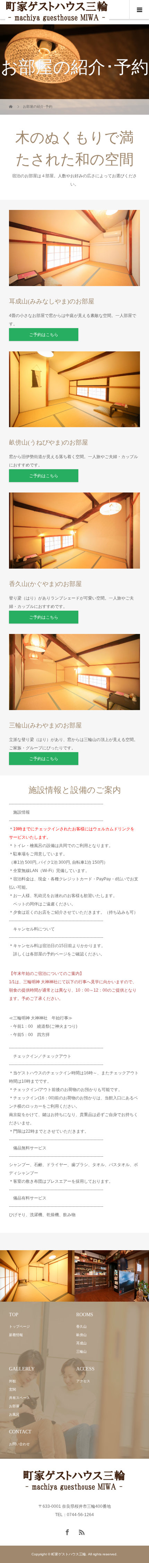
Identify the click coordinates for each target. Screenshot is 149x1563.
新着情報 (16, 1335)
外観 (12, 1381)
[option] (37, 1276)
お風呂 (14, 1414)
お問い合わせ (19, 1444)
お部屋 (14, 1406)
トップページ (19, 1326)
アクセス (83, 1381)
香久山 (81, 1326)
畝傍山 (81, 1335)
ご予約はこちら (43, 334)
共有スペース (19, 1398)
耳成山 (81, 1343)
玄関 (12, 1389)
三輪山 (81, 1351)
